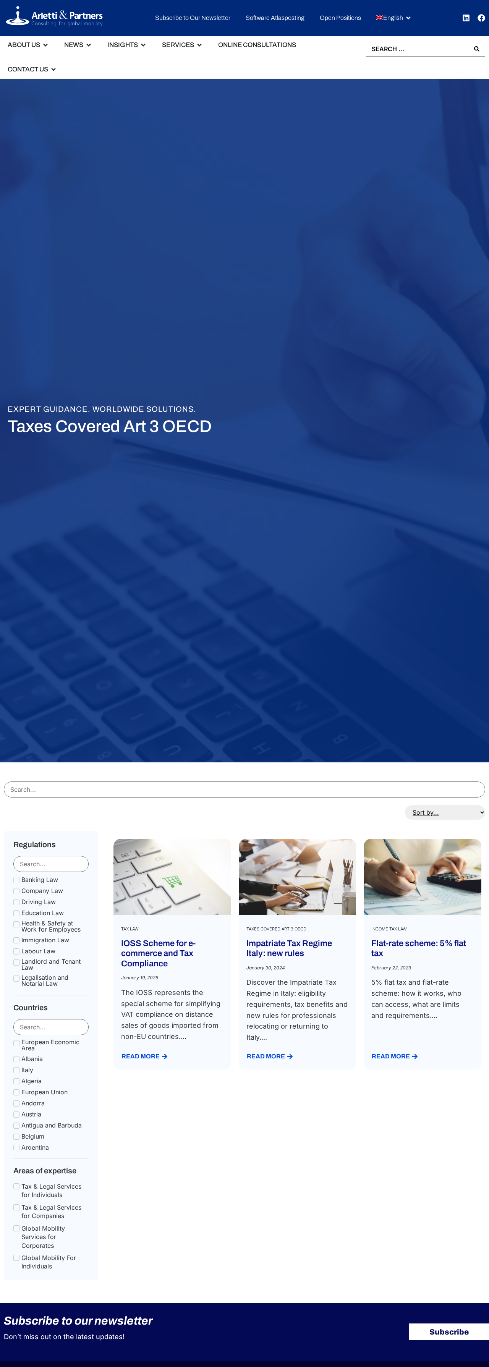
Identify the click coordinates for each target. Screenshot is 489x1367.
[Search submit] (476, 48)
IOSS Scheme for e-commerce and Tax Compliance (158, 953)
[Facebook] (481, 18)
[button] (394, 18)
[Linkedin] (466, 18)
